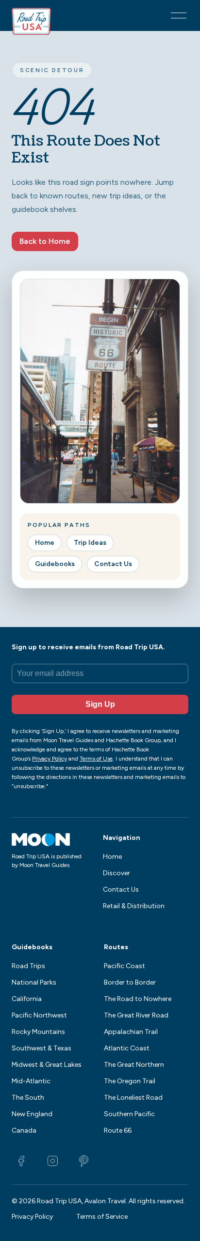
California (27, 999)
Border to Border (130, 982)
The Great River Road (136, 1015)
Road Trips (28, 966)
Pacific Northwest (39, 1015)
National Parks (34, 982)
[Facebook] (21, 1161)
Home (44, 542)
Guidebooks (55, 564)
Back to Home (44, 241)
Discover (116, 873)
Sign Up (100, 704)
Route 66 (118, 1130)
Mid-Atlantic (31, 1081)
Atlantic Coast (127, 1048)
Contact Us (113, 564)
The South (28, 1097)
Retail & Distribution (134, 906)
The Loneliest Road (133, 1097)
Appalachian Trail (131, 1032)
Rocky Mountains (38, 1032)
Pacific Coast (124, 966)
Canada (24, 1130)
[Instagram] (52, 1161)
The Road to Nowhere (137, 999)
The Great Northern (134, 1065)
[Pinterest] (83, 1161)
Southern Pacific (129, 1114)
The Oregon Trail (129, 1081)
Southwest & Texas (41, 1048)
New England (32, 1114)
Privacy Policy (32, 1216)
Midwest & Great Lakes (47, 1065)
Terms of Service (102, 1216)
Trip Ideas (90, 542)
